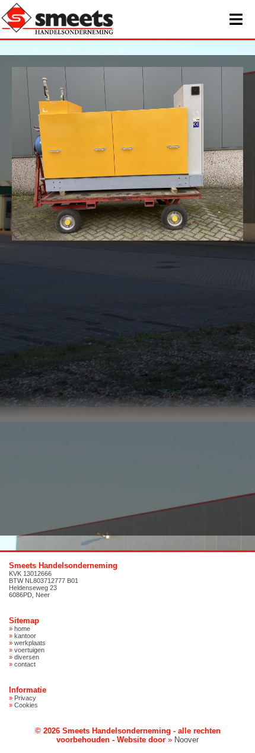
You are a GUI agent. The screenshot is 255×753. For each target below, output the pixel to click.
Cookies (26, 705)
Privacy (25, 697)
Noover (186, 739)
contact (25, 664)
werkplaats (30, 642)
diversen (26, 657)
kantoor (25, 635)
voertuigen (29, 649)
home (22, 628)
